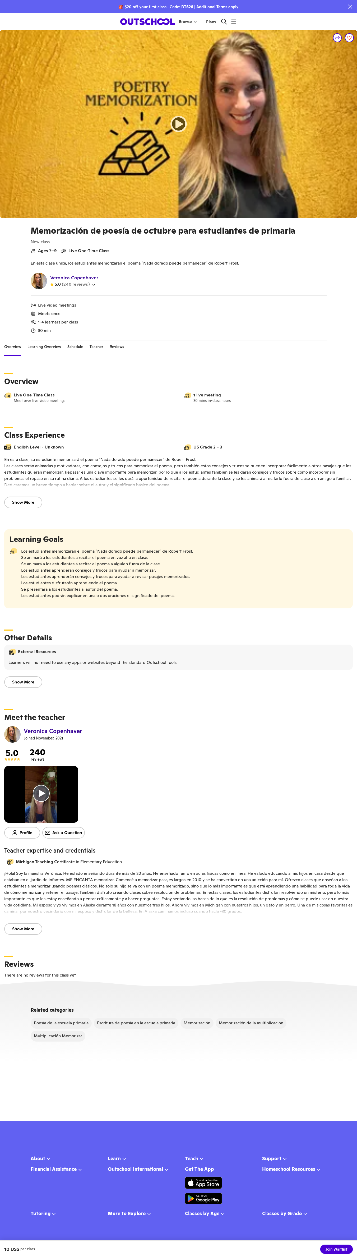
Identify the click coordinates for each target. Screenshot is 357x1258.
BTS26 (187, 6)
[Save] (349, 37)
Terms (221, 6)
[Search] (224, 21)
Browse (185, 21)
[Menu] (234, 21)
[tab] (12, 346)
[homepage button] (147, 21)
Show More (23, 502)
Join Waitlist (336, 1249)
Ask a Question (67, 832)
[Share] (337, 37)
